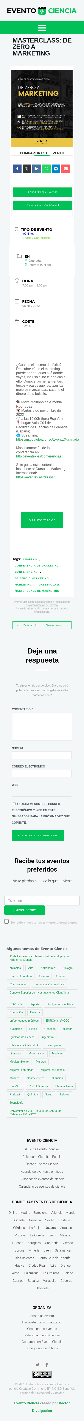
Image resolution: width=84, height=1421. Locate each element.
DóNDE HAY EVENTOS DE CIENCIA (42, 1202)
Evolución (16, 1028)
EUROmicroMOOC (58, 1020)
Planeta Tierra (64, 1086)
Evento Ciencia (26, 1403)
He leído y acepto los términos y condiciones (44, 922)
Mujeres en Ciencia (53, 1069)
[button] (42, 27)
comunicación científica (49, 984)
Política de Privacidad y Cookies (42, 1393)
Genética (50, 1028)
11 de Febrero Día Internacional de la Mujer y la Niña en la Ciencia (39, 958)
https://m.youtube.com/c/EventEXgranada (47, 439)
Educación (16, 1012)
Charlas (30, 559)
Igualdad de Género (22, 1037)
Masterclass (49, 584)
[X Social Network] (27, 169)
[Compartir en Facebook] (17, 169)
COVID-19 (16, 1004)
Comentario (22, 709)
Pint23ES (16, 1086)
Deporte (34, 1004)
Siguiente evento (53, 625)
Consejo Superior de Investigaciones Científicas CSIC (40, 994)
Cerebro (44, 976)
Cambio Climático (21, 976)
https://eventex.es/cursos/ (35, 477)
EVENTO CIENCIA (42, 1140)
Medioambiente (19, 1061)
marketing (23, 584)
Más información (42, 520)
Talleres (64, 1094)
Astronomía (48, 968)
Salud (48, 1094)
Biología (67, 968)
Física (33, 1028)
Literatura (15, 1053)
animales (15, 968)
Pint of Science (38, 1086)
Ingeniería (47, 1037)
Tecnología (16, 1102)
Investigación (54, 1045)
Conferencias (26, 572)
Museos (15, 1078)
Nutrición (57, 1078)
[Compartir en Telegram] (56, 169)
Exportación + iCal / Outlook (43, 205)
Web (15, 784)
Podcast (15, 1094)
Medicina (57, 1053)
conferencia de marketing (37, 565)
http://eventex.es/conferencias (38, 456)
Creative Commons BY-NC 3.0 (40, 1389)
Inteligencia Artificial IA (24, 1045)
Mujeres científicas (21, 1069)
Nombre (18, 748)
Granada (35, 260)
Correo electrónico (28, 766)
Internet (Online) (40, 264)
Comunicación (18, 984)
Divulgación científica (60, 1004)
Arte (30, 968)
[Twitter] (37, 1365)
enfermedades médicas (24, 1020)
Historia (67, 1028)
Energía (35, 1012)
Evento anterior (30, 625)
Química (32, 1094)
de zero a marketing (32, 578)
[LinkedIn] (36, 169)
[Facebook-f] (46, 1365)
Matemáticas (37, 1053)
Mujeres (41, 1061)
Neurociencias (36, 1078)
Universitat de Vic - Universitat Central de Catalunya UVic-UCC (35, 1112)
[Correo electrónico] (65, 169)
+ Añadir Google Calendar (43, 192)
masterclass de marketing (37, 591)
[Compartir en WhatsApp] (46, 169)
